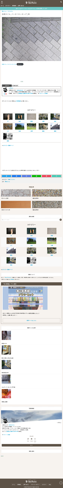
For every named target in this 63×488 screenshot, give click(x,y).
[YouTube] (6, 94)
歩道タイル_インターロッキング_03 (9, 64)
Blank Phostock (8, 277)
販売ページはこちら (31, 320)
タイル (8, 181)
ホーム (2, 5)
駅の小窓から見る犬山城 (7, 358)
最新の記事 (16, 85)
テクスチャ (10, 11)
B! (26, 176)
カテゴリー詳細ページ (8, 145)
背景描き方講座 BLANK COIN (25, 93)
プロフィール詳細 (43, 93)
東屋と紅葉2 (5, 401)
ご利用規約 (18, 101)
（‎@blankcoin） (20, 90)
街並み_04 (4, 343)
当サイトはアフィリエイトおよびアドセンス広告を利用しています (31, 8)
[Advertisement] (11, 74)
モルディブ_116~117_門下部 (8, 387)
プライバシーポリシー (35, 484)
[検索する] (61, 220)
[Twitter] (4, 94)
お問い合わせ (21, 5)
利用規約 (14, 5)
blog (50, 484)
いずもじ (11, 88)
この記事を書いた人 (7, 85)
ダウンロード (20, 64)
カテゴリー (8, 5)
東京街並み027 (5, 372)
